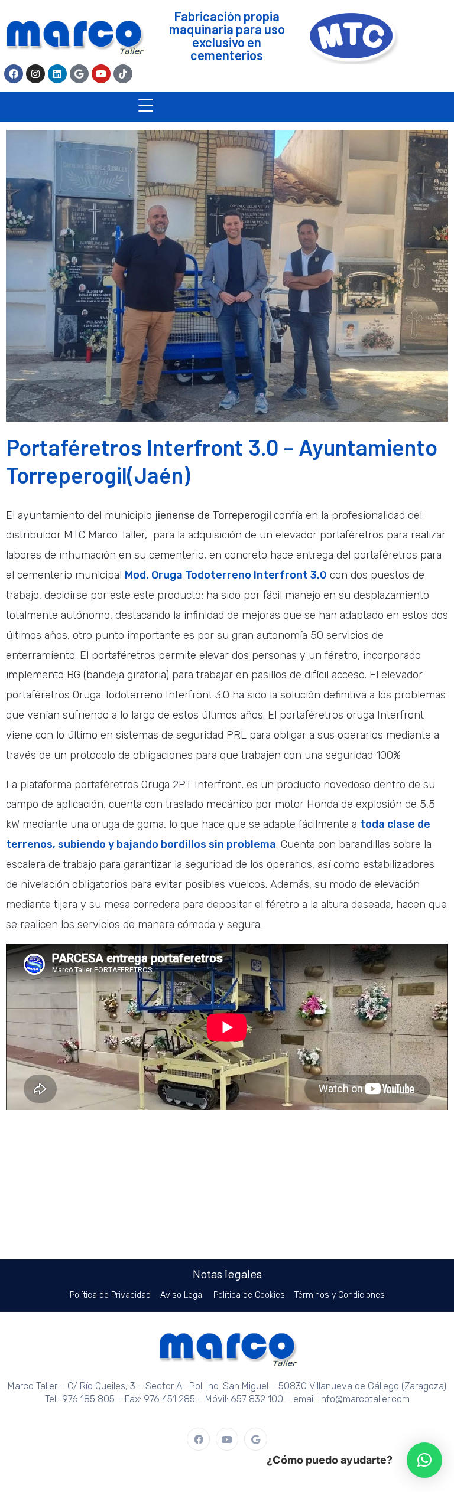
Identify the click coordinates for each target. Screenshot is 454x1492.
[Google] (79, 73)
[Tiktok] (123, 73)
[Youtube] (101, 73)
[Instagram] (35, 73)
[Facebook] (13, 73)
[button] (424, 1460)
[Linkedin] (57, 73)
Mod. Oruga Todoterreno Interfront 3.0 (226, 575)
